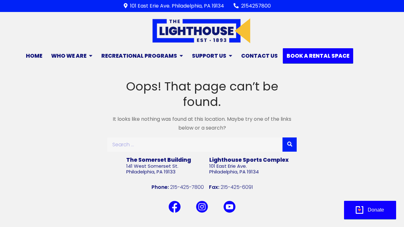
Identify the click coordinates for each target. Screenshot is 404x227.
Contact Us (259, 56)
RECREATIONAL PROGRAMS (139, 56)
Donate (376, 209)
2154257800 (256, 5)
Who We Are (68, 56)
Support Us (209, 56)
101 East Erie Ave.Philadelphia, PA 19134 (234, 169)
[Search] (289, 144)
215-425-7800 (187, 187)
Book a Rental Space (318, 56)
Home (34, 56)
